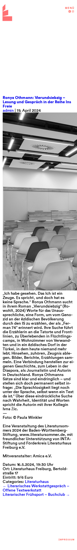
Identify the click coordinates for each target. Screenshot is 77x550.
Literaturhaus (37, 481)
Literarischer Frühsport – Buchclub (36, 494)
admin (8, 110)
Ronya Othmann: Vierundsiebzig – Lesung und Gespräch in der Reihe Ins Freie (37, 102)
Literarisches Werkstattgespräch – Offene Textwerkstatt (36, 488)
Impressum (66, 539)
